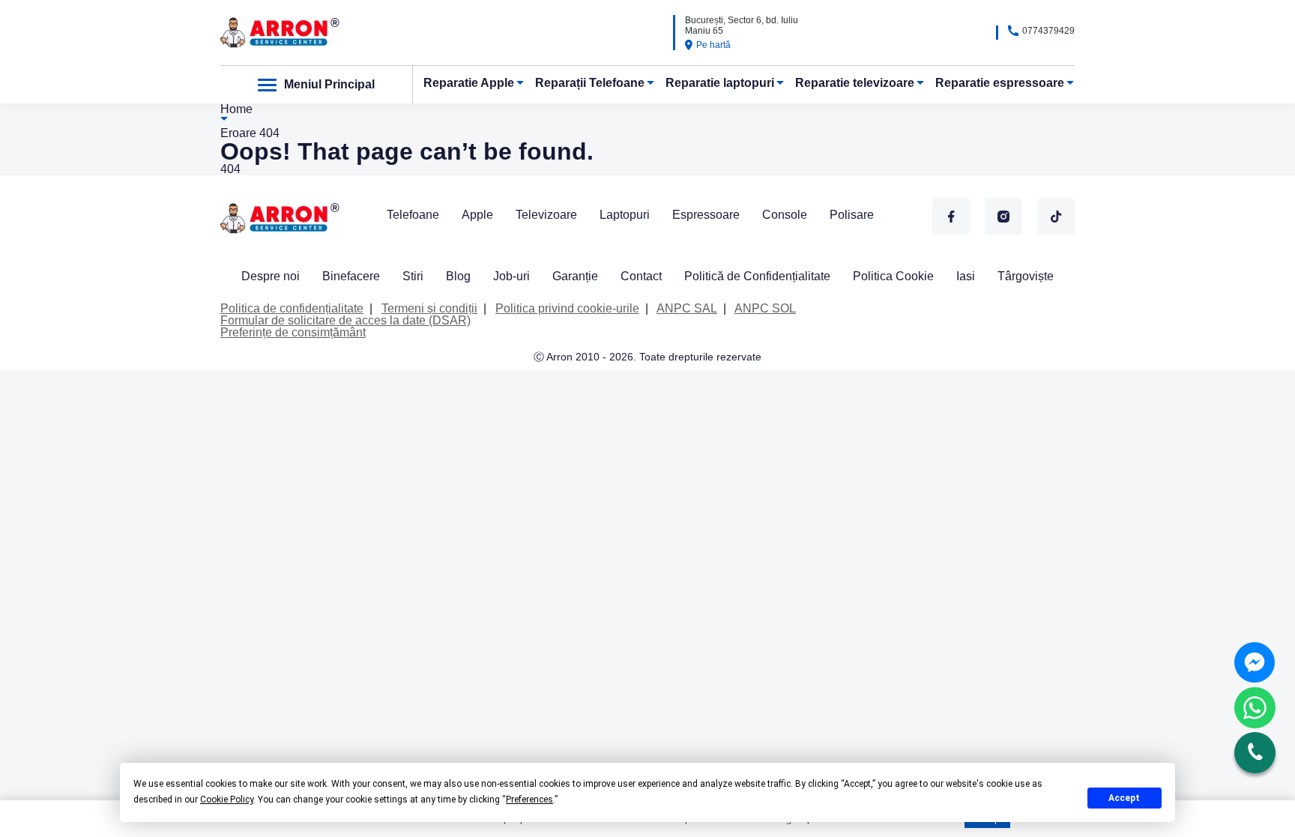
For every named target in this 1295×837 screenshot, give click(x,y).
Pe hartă (713, 45)
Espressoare (706, 214)
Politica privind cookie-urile (567, 308)
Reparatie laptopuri (719, 82)
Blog (458, 276)
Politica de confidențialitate (291, 308)
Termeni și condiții (429, 308)
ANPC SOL (765, 308)
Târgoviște (1025, 276)
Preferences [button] (529, 799)
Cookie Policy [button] (226, 799)
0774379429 (1048, 30)
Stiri (412, 276)
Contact (641, 276)
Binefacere (351, 276)
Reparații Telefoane (590, 82)
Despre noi (270, 276)
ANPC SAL (686, 308)
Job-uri (511, 276)
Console (784, 214)
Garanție (575, 276)
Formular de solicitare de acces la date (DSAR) (345, 320)
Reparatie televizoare (854, 82)
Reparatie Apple (468, 82)
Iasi (965, 276)
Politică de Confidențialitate (757, 276)
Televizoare (546, 214)
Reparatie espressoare (999, 82)
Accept (1124, 798)
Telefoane (413, 214)
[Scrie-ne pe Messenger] (1254, 662)
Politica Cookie (893, 276)
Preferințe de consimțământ (293, 332)
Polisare (852, 214)
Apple (477, 214)
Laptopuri (625, 214)
